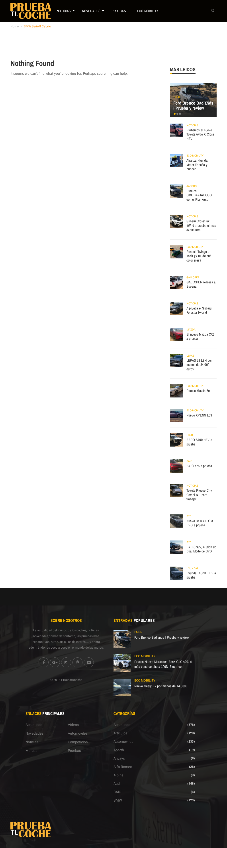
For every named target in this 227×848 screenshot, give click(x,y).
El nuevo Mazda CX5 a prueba (200, 336)
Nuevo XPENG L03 (199, 415)
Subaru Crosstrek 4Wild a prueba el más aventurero (201, 225)
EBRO (189, 435)
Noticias (64, 10)
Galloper (192, 277)
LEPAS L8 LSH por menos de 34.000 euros (199, 364)
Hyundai (192, 568)
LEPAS (190, 356)
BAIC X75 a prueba (199, 465)
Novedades (91, 10)
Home (14, 26)
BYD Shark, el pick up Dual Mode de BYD (201, 549)
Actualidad (33, 725)
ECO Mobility (147, 10)
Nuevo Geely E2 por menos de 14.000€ (160, 686)
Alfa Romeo (123, 767)
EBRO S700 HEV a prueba (199, 442)
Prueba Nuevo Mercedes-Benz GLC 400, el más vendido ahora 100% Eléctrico (163, 664)
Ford (176, 97)
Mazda (191, 330)
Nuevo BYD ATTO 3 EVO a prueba (199, 523)
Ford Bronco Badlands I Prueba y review (193, 105)
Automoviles (78, 733)
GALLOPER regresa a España (201, 284)
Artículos (120, 733)
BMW (118, 800)
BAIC (189, 461)
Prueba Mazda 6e (198, 390)
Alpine (118, 775)
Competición (78, 742)
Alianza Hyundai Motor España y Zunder (197, 164)
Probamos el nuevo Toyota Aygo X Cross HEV (200, 134)
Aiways (119, 758)
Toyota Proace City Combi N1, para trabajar (199, 494)
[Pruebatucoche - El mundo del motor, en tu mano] (30, 10)
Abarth (119, 750)
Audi (117, 783)
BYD (188, 516)
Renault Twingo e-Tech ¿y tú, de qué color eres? (198, 256)
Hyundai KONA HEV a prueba (201, 575)
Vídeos (73, 725)
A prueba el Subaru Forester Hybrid (199, 310)
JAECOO (191, 186)
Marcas (31, 750)
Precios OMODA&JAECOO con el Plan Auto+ (199, 195)
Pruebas (119, 10)
